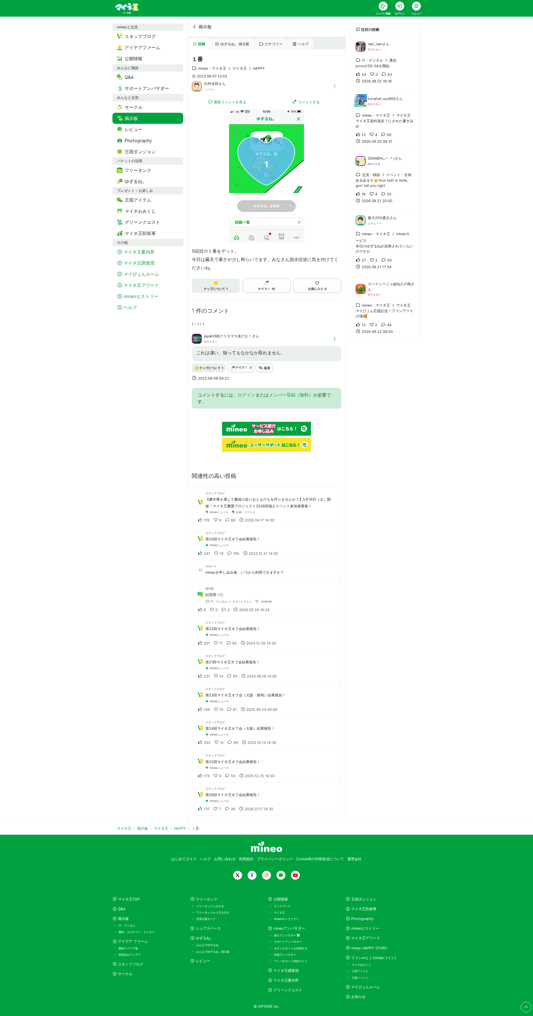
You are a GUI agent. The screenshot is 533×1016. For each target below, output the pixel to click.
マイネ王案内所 (286, 980)
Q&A (121, 909)
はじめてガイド (184, 859)
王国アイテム (360, 971)
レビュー (203, 961)
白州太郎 (211, 84)
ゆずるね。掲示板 (234, 44)
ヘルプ (303, 44)
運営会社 (354, 859)
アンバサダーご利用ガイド (290, 961)
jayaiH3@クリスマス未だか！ (228, 336)
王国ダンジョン (363, 899)
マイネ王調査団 (286, 971)
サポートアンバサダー (288, 941)
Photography (362, 919)
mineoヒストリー (365, 928)
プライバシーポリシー (275, 859)
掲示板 (205, 26)
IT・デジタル (127, 925)
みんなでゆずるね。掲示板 (213, 951)
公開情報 (280, 899)
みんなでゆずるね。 (208, 945)
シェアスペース (208, 928)
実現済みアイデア (130, 954)
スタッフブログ (130, 964)
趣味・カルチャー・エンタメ (137, 932)
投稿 (201, 44)
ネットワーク (282, 906)
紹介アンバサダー (285, 935)
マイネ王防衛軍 (363, 909)
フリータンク (206, 899)
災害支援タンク (206, 918)
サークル (125, 974)
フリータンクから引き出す (213, 912)
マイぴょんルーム (365, 987)
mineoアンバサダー (289, 928)
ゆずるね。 (205, 938)
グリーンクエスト (287, 990)
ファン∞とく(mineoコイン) (373, 958)
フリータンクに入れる (210, 906)
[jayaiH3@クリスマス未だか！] (197, 338)
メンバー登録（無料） (291, 395)
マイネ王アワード (365, 938)
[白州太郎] (197, 86)
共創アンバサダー (285, 954)
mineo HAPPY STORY (369, 948)
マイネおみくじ (361, 964)
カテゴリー (274, 44)
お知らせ (358, 997)
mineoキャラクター (286, 918)
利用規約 (246, 859)
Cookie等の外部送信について (320, 859)
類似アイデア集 (128, 948)
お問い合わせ (225, 859)
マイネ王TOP (129, 899)
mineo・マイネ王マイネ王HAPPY (231, 68)
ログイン (246, 395)
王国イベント (360, 977)
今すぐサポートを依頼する (290, 948)
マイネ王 (279, 912)
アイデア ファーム (133, 941)
